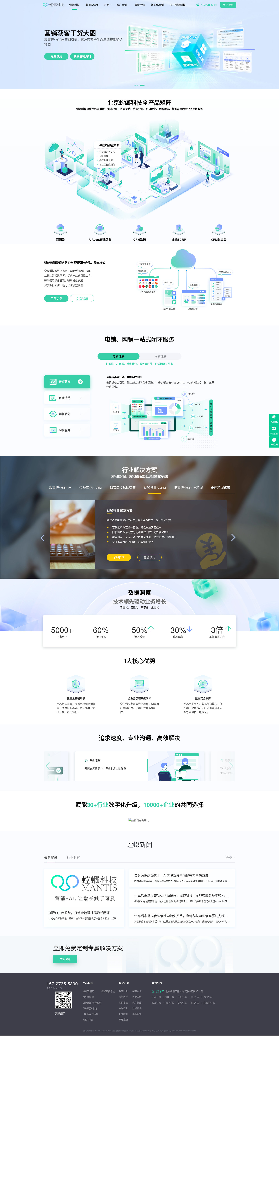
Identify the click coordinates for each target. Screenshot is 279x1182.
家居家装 (123, 1019)
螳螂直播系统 (108, 991)
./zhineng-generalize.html (56, 299)
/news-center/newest (230, 857)
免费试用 (228, 5)
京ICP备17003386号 (142, 1030)
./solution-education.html (118, 557)
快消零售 (123, 1002)
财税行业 (136, 1008)
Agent (70, 32)
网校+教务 (88, 1019)
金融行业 (123, 1008)
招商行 (135, 991)
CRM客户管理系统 (92, 1002)
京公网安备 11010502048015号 (97, 1030)
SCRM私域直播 (90, 1014)
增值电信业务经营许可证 (122, 1030)
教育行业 (123, 991)
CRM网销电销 (90, 1008)
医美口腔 (136, 996)
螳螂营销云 (88, 991)
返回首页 (5, 938)
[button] (136, 85)
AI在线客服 (88, 996)
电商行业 (136, 1013)
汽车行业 (136, 1002)
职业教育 (123, 1013)
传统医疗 (123, 996)
